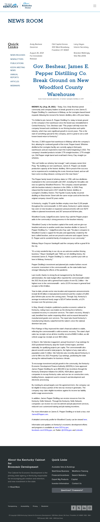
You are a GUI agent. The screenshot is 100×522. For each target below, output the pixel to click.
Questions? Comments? (72, 490)
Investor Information (60, 483)
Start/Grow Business (60, 471)
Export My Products (60, 479)
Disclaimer (44, 506)
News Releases (17, 55)
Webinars (15, 86)
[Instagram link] (89, 507)
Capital (74, 479)
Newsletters (16, 59)
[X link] (78, 507)
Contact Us (76, 483)
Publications (17, 63)
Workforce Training (80, 471)
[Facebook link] (73, 507)
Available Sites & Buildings (63, 467)
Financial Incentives (60, 475)
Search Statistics (79, 475)
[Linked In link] (84, 507)
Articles (14, 81)
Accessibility (25, 506)
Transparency (12, 506)
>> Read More (14, 487)
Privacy (35, 506)
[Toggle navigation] (94, 6)
